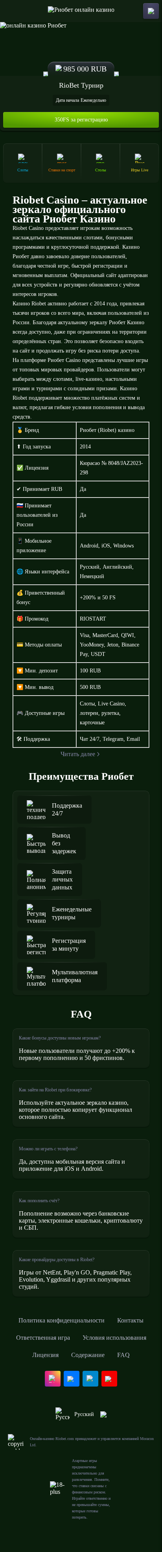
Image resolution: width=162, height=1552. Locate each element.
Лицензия (45, 1355)
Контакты (130, 1320)
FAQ (123, 1355)
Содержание (88, 1355)
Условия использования (114, 1337)
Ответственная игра (43, 1337)
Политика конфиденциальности (61, 1320)
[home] (81, 11)
